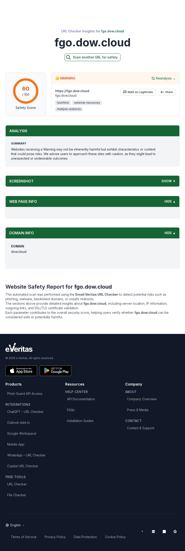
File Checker (16, 495)
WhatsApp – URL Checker (26, 455)
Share (169, 92)
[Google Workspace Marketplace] (175, 531)
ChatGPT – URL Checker (25, 412)
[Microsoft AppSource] (164, 531)
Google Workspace (21, 433)
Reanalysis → (166, 78)
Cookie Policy (115, 537)
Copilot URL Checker (22, 466)
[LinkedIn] (153, 531)
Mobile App (15, 444)
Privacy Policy (55, 537)
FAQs (71, 410)
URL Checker (17, 484)
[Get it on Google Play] (55, 370)
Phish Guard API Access (24, 393)
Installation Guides (80, 421)
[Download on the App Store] (21, 370)
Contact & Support (140, 428)
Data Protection (85, 537)
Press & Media (137, 410)
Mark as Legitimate (140, 92)
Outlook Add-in (18, 422)
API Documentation (81, 399)
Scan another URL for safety (95, 57)
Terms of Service (24, 537)
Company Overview (142, 399)
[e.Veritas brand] (92, 347)
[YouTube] (142, 531)
